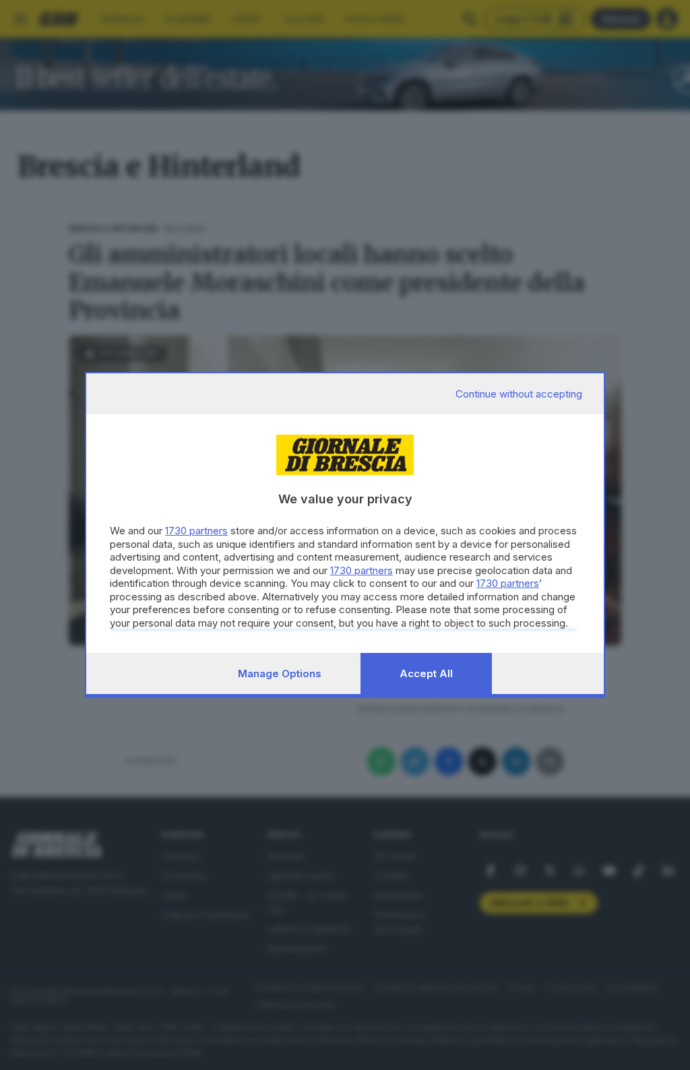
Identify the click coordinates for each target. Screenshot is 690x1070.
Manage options (279, 673)
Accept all (426, 673)
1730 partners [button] (196, 530)
